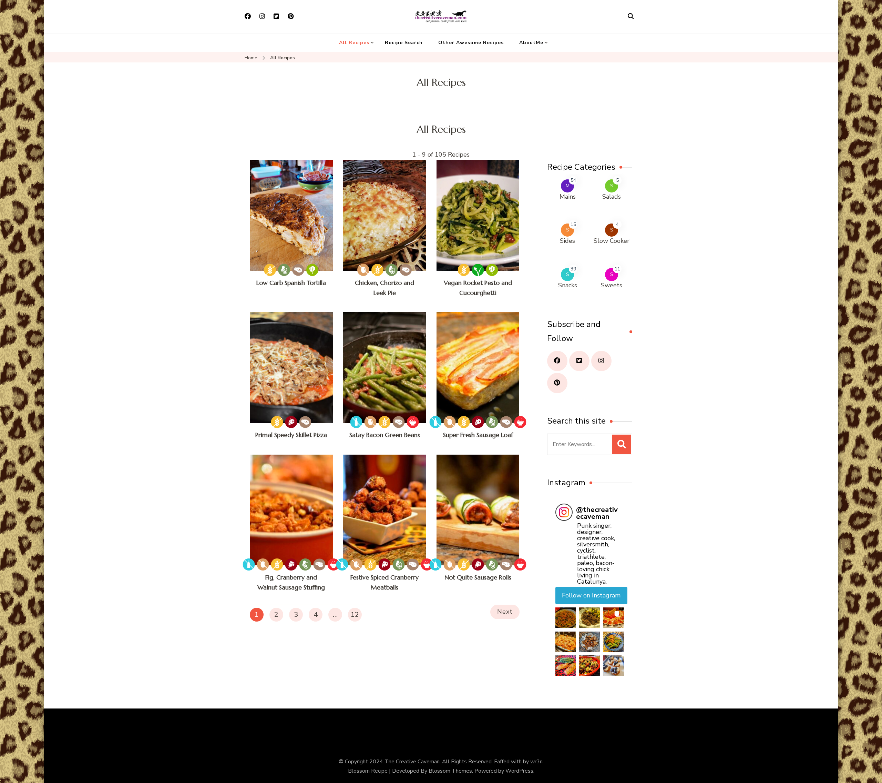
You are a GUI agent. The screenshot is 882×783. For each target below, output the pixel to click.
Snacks (567, 285)
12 (355, 614)
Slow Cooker (611, 241)
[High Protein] (291, 422)
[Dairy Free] (356, 422)
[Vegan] (478, 270)
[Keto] (284, 270)
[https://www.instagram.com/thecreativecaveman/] (601, 361)
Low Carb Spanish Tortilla (291, 283)
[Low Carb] (298, 270)
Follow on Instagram (591, 595)
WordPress (519, 771)
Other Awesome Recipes (471, 42)
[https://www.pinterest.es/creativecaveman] (557, 383)
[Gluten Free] (270, 270)
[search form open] (630, 16)
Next (505, 611)
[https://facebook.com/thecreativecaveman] (557, 361)
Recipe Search (404, 42)
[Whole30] (413, 422)
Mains (568, 196)
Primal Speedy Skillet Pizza (291, 435)
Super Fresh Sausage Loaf (478, 435)
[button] (565, 617)
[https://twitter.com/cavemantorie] (579, 361)
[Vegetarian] (312, 270)
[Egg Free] (363, 270)
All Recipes (354, 42)
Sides (567, 241)
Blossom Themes (450, 771)
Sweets (611, 285)
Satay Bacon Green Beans (384, 435)
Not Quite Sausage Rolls (477, 577)
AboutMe (531, 42)
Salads (611, 196)
